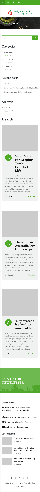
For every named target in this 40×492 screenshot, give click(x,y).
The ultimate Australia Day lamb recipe (25, 246)
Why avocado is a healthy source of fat (24, 324)
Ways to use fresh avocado (24, 438)
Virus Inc (23, 483)
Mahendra (11, 196)
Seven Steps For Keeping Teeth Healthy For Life (24, 449)
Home (5, 23)
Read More (31, 196)
